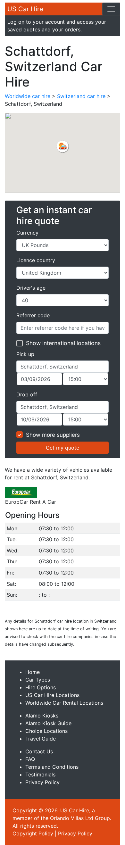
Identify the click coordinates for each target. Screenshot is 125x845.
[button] (62, 146)
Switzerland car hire (81, 96)
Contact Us (39, 751)
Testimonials (40, 774)
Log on (15, 22)
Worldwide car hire (27, 96)
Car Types (37, 679)
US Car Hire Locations (52, 695)
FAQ (30, 759)
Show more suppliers (53, 435)
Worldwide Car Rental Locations (64, 703)
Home (32, 672)
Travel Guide (40, 738)
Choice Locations (46, 731)
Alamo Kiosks (41, 715)
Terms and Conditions (52, 767)
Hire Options (40, 687)
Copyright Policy (33, 833)
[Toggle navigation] (111, 9)
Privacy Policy (42, 782)
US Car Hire (25, 9)
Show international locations (63, 343)
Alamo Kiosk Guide (48, 723)
